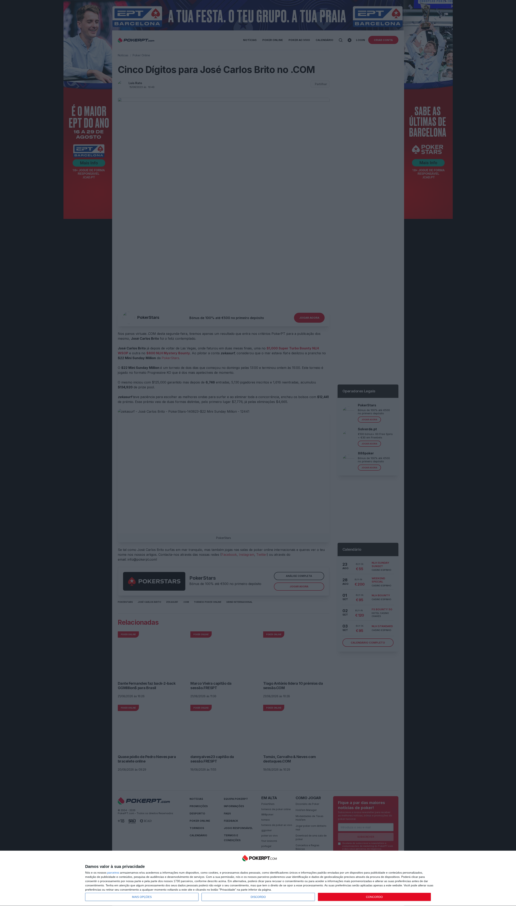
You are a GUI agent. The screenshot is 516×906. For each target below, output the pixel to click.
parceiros (113, 872)
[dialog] (259, 878)
